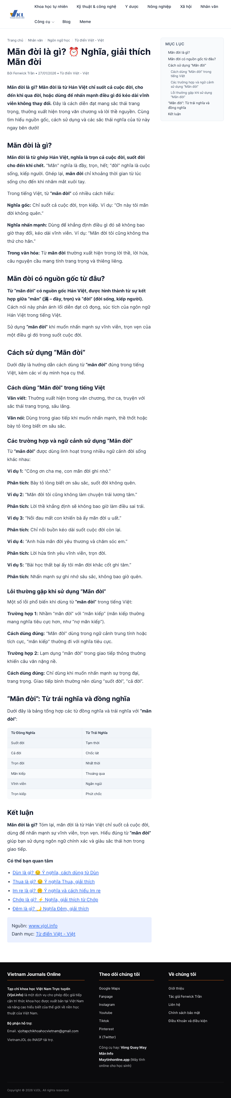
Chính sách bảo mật (184, 1013)
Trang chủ (15, 40)
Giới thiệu (176, 988)
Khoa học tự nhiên (51, 6)
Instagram (107, 1004)
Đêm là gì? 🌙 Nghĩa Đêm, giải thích (51, 908)
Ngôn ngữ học (59, 40)
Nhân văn (209, 6)
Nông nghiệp (159, 6)
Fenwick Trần (24, 73)
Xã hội (186, 6)
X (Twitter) (107, 1037)
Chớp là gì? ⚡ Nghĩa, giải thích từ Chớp (55, 899)
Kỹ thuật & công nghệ (96, 6)
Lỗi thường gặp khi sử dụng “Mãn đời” (191, 95)
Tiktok (104, 1021)
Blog (66, 21)
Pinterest (106, 1029)
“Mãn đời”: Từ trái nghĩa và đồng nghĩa (188, 105)
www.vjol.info (43, 925)
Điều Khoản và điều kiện (188, 1021)
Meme (85, 21)
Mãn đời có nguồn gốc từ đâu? (192, 59)
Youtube (105, 1013)
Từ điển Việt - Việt (89, 40)
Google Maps (109, 988)
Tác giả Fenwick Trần (185, 996)
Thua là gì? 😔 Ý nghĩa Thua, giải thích (54, 881)
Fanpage (106, 996)
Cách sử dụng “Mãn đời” (187, 65)
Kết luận (174, 114)
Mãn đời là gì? (179, 52)
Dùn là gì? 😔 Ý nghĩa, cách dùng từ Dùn (56, 872)
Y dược (132, 6)
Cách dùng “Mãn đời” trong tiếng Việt (191, 74)
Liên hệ (174, 1004)
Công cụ (42, 21)
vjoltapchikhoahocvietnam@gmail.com (48, 1031)
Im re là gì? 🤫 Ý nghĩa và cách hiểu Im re (57, 890)
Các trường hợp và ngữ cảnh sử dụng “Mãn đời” (192, 84)
